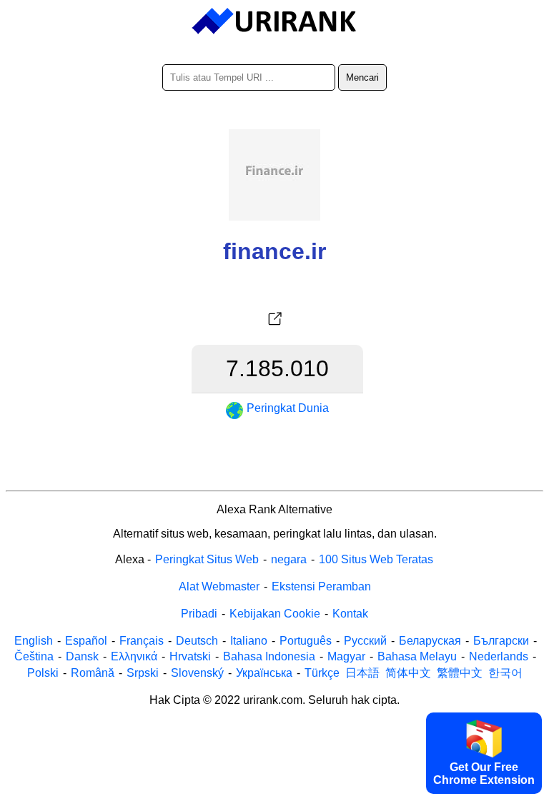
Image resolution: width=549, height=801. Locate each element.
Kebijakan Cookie (274, 614)
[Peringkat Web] (275, 21)
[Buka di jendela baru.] (274, 319)
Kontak (350, 614)
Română (92, 673)
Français (141, 641)
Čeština (34, 656)
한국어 (505, 673)
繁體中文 (460, 673)
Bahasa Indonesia (269, 656)
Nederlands (498, 656)
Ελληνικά (134, 656)
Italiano (248, 641)
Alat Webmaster (219, 586)
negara (289, 559)
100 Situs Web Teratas (376, 559)
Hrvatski (190, 656)
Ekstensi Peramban (321, 586)
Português (306, 641)
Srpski (143, 673)
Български (501, 641)
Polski (43, 673)
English (33, 641)
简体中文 (408, 673)
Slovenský (197, 673)
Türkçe (322, 673)
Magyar (346, 656)
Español (86, 641)
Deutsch (197, 641)
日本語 (362, 673)
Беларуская (430, 641)
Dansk (82, 656)
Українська (264, 673)
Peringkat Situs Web (207, 559)
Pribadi (199, 614)
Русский (365, 641)
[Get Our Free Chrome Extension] (274, 791)
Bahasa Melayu (417, 656)
